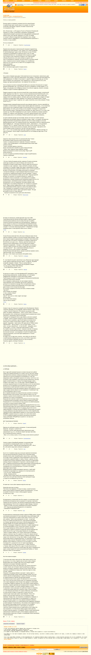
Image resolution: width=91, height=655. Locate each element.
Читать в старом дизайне (9, 19)
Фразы (31, 0)
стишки (23, 647)
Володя (25, 69)
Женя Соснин (25, 194)
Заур (24, 510)
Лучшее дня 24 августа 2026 (8, 2)
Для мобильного (36, 2)
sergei (25, 134)
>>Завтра (13, 621)
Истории (15, 0)
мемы (15, 647)
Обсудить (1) (15, 45)
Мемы (23, 0)
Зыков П (24, 423)
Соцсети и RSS (47, 2)
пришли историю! (83, 647)
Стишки (39, 0)
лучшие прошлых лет (24, 645)
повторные (17, 645)
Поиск (72, 0)
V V (24, 343)
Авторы (56, 0)
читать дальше (8, 639)
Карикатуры (48, 0)
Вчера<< (5, 621)
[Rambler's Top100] (39, 654)
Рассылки (42, 2)
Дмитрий (25, 269)
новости (25, 651)
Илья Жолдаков (27, 45)
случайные (32, 645)
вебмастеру (21, 651)
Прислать (64, 0)
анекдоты (10, 647)
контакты (12, 651)
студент (4, 229)
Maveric (24, 480)
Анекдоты (7, 0)
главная (5, 647)
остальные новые (11, 645)
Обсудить (16, 69)
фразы (18, 647)
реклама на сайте (6, 651)
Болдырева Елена (27, 438)
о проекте (16, 651)
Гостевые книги (53, 2)
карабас (24, 552)
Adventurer (25, 157)
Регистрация (85, 2)
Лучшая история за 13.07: (10, 626)
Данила (25, 304)
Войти (81, 2)
